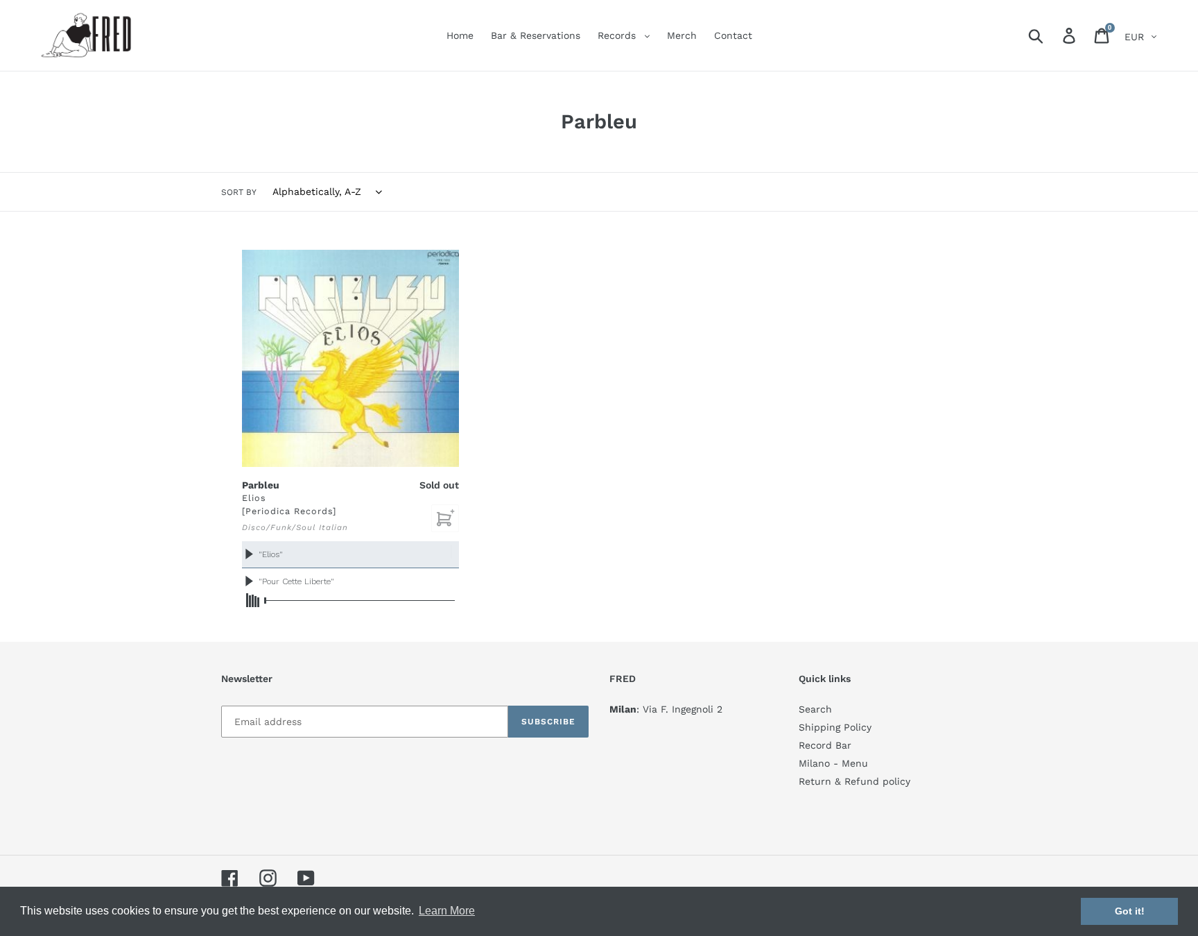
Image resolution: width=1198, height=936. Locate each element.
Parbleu (260, 485)
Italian (333, 527)
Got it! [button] (1130, 911)
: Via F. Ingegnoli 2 (665, 709)
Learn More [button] (447, 911)
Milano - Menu (833, 763)
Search (815, 709)
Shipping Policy (835, 727)
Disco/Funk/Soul (278, 527)
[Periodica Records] (289, 511)
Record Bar (825, 745)
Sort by (239, 192)
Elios (254, 498)
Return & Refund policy (854, 781)
